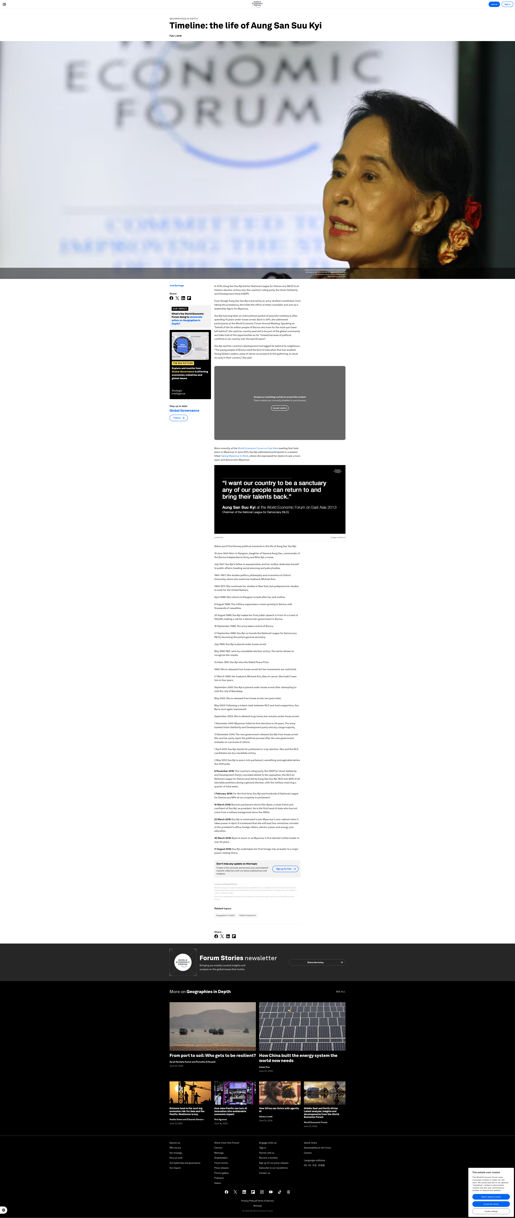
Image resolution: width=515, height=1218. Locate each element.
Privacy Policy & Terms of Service (257, 1200)
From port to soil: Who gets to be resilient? (213, 1055)
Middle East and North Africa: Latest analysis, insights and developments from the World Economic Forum (321, 1112)
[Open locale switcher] (3, 1210)
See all (340, 991)
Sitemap (257, 1205)
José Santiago (177, 285)
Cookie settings (491, 1211)
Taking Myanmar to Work (234, 455)
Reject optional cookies (491, 1197)
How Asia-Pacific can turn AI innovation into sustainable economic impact (230, 1111)
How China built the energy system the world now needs (298, 1058)
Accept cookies (280, 408)
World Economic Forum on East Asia (258, 448)
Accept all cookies (491, 1204)
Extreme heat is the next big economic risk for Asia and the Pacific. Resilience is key (187, 1111)
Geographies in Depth (184, 18)
